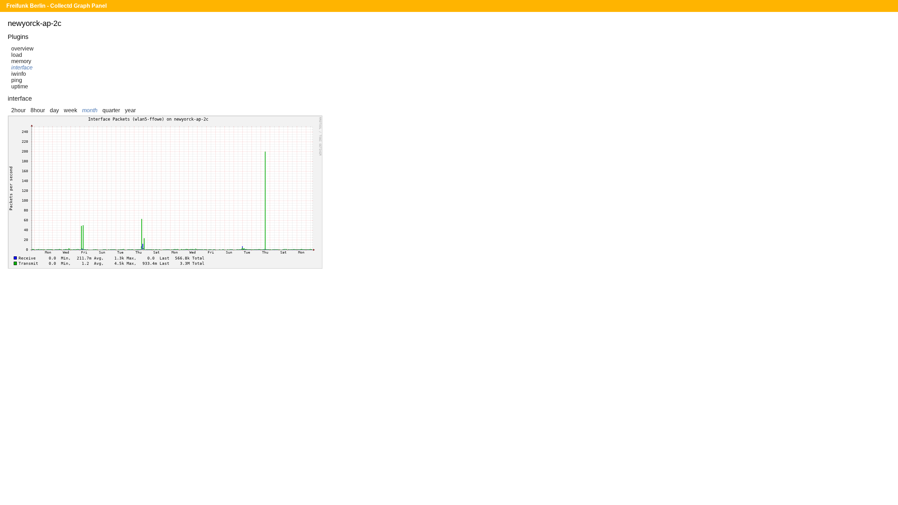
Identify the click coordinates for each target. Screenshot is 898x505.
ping (16, 80)
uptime (19, 86)
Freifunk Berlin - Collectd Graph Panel (56, 6)
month (90, 110)
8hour (38, 110)
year (130, 110)
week (70, 110)
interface (22, 67)
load (16, 55)
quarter (111, 110)
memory (21, 61)
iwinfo (18, 74)
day (54, 110)
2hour (18, 110)
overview (22, 49)
